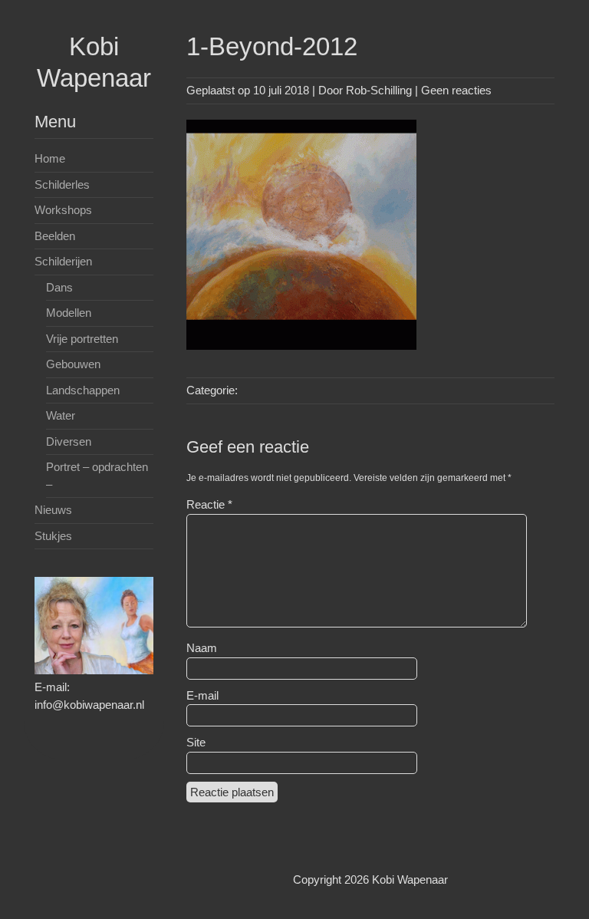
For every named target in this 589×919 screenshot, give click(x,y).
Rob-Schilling (379, 90)
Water (60, 415)
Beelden (55, 235)
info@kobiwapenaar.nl (89, 704)
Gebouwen (73, 364)
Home (50, 158)
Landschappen (83, 390)
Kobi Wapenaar (410, 879)
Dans (59, 287)
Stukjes (53, 535)
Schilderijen (63, 261)
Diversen (68, 441)
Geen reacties (456, 90)
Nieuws (53, 509)
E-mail (202, 695)
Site (196, 742)
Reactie (209, 504)
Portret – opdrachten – (97, 475)
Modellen (68, 312)
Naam (201, 647)
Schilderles (62, 184)
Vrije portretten (82, 338)
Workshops (63, 209)
